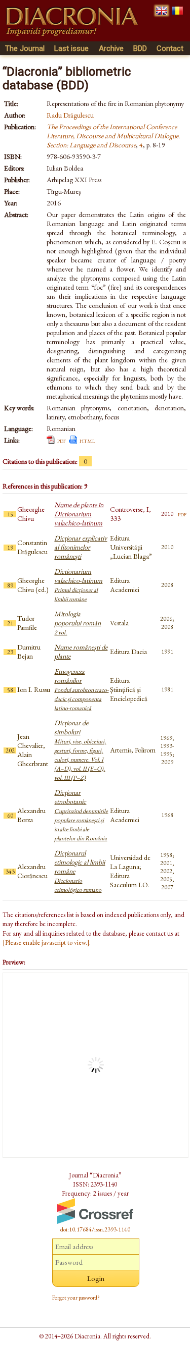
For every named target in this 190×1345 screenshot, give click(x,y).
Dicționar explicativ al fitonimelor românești (80, 547)
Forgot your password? (76, 1297)
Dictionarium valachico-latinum (78, 585)
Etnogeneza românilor (81, 689)
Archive (111, 48)
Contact (170, 48)
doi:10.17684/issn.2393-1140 (95, 1229)
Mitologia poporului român (77, 622)
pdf (61, 440)
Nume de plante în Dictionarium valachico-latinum (78, 513)
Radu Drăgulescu (70, 115)
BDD (140, 48)
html (87, 440)
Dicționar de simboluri (80, 750)
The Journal (25, 48)
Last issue (71, 48)
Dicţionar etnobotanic (81, 815)
